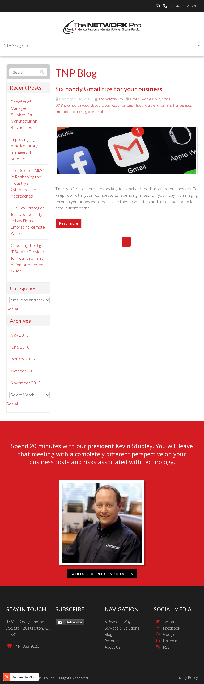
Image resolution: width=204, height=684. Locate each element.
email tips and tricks (141, 105)
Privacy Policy (187, 677)
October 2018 (24, 371)
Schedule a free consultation (102, 573)
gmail (161, 105)
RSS (166, 647)
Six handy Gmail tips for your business (109, 89)
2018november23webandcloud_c (79, 105)
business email (115, 105)
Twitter (169, 621)
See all (13, 309)
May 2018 (20, 335)
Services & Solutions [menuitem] (122, 628)
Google (135, 99)
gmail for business (179, 105)
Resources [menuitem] (113, 640)
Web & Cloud (151, 99)
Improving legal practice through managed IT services (26, 149)
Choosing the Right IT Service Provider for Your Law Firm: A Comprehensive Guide (28, 258)
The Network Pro (111, 99)
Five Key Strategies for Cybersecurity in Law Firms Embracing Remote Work (28, 220)
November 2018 (26, 382)
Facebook (171, 628)
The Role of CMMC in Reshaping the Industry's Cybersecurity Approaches (27, 183)
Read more (68, 223)
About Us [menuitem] (113, 647)
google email (94, 112)
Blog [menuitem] (108, 634)
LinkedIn (170, 640)
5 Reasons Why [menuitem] (117, 621)
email (166, 99)
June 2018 (20, 347)
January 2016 (23, 359)
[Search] (42, 72)
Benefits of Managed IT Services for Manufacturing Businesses (24, 114)
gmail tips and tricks (69, 112)
